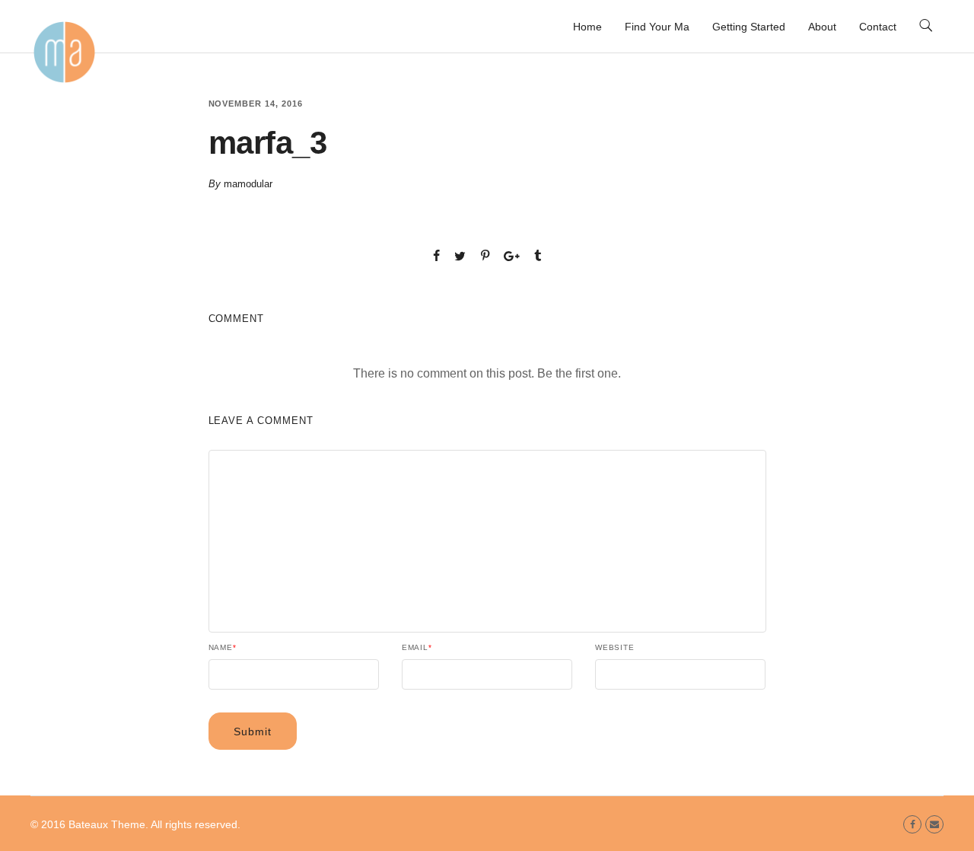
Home (587, 27)
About (822, 27)
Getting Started (748, 27)
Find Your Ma (657, 27)
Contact (877, 27)
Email (417, 648)
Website (614, 648)
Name (222, 648)
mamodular (248, 184)
